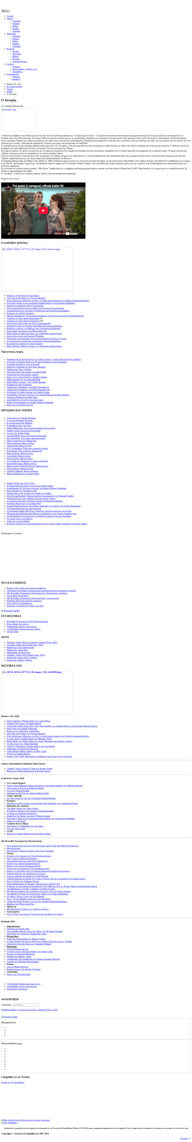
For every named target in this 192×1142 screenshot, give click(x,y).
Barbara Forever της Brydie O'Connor (24, 969)
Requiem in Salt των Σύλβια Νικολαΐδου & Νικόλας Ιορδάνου (34, 326)
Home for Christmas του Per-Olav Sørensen (26, 367)
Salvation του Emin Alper (18, 929)
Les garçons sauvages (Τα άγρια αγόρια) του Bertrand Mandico (35, 501)
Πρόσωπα (11, 33)
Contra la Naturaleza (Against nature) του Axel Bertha (31, 746)
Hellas (15, 26)
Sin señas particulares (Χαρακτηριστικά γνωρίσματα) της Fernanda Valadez (40, 496)
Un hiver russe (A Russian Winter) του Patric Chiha (29, 951)
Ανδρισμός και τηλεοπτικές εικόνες (22, 374)
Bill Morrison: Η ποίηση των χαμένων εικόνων (28, 909)
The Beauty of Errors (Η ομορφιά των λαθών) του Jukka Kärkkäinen (37, 894)
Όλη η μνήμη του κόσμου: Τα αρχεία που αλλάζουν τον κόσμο (35, 914)
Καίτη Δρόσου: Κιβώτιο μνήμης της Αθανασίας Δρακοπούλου (34, 333)
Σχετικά (183, 1138)
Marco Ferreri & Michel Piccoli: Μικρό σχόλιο (27, 466)
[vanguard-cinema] (10, 610)
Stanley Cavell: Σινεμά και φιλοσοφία (23, 430)
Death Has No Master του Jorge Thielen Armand (28, 816)
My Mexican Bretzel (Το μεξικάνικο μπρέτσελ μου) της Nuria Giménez (39, 891)
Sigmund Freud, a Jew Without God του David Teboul (31, 498)
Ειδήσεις (16, 76)
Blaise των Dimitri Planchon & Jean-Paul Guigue (28, 771)
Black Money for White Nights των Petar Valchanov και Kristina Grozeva (39, 741)
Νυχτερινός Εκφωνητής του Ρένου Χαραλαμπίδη (29, 323)
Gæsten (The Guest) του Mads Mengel (24, 723)
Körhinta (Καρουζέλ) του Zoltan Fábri (24, 503)
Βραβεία (16, 79)
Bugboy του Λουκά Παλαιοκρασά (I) (23, 863)
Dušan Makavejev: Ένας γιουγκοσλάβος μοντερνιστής (31, 428)
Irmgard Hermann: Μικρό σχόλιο (21, 463)
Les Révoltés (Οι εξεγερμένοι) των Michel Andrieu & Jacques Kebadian (39, 516)
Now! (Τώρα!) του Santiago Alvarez (23, 881)
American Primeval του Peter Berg (22, 397)
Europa (15, 28)
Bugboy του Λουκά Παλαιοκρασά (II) (24, 866)
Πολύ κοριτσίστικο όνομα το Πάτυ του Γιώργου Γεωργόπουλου (35, 308)
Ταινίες (10, 18)
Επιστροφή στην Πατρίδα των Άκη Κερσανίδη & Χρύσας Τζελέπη (37, 338)
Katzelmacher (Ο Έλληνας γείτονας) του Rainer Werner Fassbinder (36, 488)
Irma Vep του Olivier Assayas (20, 405)
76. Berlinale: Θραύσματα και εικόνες (23, 984)
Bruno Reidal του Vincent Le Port (22, 491)
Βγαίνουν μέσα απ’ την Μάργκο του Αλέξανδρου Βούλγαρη (33, 328)
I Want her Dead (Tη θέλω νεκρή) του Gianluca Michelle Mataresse (37, 901)
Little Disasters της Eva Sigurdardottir (23, 379)
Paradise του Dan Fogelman (19, 385)
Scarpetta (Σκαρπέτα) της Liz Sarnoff (23, 364)
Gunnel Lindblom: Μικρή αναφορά (22, 471)
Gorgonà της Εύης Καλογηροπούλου (23, 318)
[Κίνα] (25, 1120)
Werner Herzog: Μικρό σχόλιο (20, 443)
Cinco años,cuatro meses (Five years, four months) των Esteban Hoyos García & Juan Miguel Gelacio (52, 726)
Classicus (16, 21)
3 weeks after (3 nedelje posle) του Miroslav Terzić (29, 739)
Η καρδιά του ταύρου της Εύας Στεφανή (24, 343)
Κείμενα (10, 49)
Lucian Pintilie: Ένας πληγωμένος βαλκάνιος (27, 436)
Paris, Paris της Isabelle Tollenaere (22, 728)
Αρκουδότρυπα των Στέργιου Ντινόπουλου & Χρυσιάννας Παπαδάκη (38, 311)
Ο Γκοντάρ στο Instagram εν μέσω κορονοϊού (27, 461)
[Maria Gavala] (29, 1010)
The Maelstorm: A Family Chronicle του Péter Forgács (31, 889)
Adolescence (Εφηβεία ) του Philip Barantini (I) (28, 387)
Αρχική (10, 16)
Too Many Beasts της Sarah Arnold (22, 808)
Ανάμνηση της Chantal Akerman (21, 418)
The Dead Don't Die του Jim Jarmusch (24, 508)
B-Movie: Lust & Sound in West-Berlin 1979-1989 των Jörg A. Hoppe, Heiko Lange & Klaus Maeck (52, 886)
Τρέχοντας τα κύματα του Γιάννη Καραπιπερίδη (28, 868)
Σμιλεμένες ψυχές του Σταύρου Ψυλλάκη (25, 336)
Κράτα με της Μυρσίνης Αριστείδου (23, 295)
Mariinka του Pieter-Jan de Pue (20, 904)
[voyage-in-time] (9, 1017)
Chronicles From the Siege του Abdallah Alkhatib (29, 944)
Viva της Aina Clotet (16, 829)
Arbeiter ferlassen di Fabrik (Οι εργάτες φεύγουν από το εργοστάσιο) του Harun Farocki (46, 879)
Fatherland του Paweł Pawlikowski (22, 749)
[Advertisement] (34, 5)
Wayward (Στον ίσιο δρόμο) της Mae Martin (26, 372)
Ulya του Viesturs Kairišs (18, 791)
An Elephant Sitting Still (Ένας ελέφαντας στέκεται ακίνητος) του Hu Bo (39, 511)
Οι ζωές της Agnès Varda (18, 433)
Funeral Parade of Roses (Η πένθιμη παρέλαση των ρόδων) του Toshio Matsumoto (44, 506)
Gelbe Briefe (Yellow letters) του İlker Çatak (26, 751)
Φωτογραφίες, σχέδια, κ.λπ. (24, 69)
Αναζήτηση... (7, 1005)
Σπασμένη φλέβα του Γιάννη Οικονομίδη (25, 306)
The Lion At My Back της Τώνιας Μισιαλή (26, 298)
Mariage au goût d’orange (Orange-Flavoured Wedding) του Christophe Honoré (42, 803)
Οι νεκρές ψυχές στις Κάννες (20, 519)
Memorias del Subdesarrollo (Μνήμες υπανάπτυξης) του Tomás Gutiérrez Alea (41, 513)
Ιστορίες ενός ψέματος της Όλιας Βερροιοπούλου (29, 856)
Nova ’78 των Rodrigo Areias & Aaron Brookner (28, 899)
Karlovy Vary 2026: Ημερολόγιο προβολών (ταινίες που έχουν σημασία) (39, 756)
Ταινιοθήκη (17, 71)
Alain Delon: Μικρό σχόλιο (19, 446)
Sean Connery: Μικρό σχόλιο (20, 468)
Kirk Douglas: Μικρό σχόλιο (20, 458)
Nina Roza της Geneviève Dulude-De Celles (26, 934)
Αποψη (15, 51)
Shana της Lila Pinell (16, 821)
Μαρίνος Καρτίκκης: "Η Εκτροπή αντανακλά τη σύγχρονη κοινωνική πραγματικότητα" (45, 316)
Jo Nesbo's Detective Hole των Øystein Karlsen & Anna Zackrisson (37, 362)
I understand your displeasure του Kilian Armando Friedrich (33, 959)
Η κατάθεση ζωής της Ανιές (19, 425)
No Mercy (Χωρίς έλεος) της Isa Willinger (25, 896)
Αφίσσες (16, 66)
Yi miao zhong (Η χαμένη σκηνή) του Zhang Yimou (30, 486)
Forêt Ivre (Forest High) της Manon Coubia (26, 939)
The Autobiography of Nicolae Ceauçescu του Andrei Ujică (33, 884)
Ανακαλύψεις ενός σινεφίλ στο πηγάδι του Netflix (29, 493)
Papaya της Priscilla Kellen (19, 974)
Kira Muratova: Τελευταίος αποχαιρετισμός (26, 438)
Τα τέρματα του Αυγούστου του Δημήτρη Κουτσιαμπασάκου (34, 341)
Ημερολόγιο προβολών (17, 989)
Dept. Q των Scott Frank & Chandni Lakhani (27, 377)
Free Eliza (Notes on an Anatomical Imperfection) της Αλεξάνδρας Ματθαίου (41, 303)
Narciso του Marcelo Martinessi (21, 954)
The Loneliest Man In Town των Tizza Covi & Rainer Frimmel (35, 931)
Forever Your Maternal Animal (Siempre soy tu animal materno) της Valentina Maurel (44, 785)
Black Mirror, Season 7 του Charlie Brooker (26, 382)
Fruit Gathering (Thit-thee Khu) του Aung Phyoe (28, 721)
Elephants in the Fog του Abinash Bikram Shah (28, 793)
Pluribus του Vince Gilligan (19, 369)
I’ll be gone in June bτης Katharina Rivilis (25, 788)
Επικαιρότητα (13, 74)
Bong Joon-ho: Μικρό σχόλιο (20, 453)
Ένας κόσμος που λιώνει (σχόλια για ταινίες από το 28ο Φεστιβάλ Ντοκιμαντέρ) (43, 846)
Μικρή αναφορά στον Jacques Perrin (23, 474)
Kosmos (16, 23)
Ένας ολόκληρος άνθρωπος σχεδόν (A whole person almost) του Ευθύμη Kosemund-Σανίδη (48, 300)
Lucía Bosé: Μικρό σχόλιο (19, 456)
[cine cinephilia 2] (9, 1122)
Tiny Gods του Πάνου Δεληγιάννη (22, 858)
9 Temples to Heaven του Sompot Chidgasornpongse (30, 811)
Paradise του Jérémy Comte (19, 956)
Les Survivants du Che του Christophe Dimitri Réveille (31, 798)
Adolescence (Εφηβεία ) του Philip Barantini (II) (28, 390)
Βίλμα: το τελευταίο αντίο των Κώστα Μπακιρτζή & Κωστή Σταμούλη (38, 871)
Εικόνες (10, 64)
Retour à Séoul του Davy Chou (21, 483)
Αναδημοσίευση (19, 61)
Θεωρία (15, 59)
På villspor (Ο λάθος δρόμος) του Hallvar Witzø (28, 392)
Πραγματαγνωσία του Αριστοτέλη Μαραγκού (27, 861)
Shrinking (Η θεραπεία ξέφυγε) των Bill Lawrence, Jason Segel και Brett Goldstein (44, 359)
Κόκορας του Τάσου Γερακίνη (20, 313)
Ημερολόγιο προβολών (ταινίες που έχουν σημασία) (30, 851)
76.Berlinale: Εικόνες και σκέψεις (22, 986)
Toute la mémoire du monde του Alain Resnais (27, 876)
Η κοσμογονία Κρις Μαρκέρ (19, 423)
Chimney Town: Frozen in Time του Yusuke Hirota (29, 768)
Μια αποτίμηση (14, 848)
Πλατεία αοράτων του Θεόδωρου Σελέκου (26, 873)
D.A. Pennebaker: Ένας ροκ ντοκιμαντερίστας (27, 448)
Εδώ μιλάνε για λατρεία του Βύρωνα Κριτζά (27, 331)
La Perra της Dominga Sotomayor (22, 813)
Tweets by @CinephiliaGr (12, 1082)
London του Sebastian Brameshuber (23, 962)
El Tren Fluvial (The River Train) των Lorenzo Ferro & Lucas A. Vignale (39, 941)
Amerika (16, 31)
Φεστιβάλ (16, 54)
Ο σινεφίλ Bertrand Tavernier (20, 420)
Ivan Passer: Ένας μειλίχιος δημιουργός (24, 451)
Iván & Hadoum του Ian (17, 949)
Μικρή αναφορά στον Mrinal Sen (21, 441)
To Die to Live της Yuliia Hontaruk (22, 744)
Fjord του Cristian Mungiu (18, 754)
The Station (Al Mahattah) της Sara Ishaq (25, 826)
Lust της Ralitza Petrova (17, 967)
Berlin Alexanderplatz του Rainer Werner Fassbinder (30, 402)
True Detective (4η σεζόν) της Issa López (25, 400)
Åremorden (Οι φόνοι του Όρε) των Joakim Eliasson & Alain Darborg (38, 395)
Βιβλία (15, 56)
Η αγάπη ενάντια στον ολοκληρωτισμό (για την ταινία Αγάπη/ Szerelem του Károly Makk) (47, 524)
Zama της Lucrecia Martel (18, 521)
